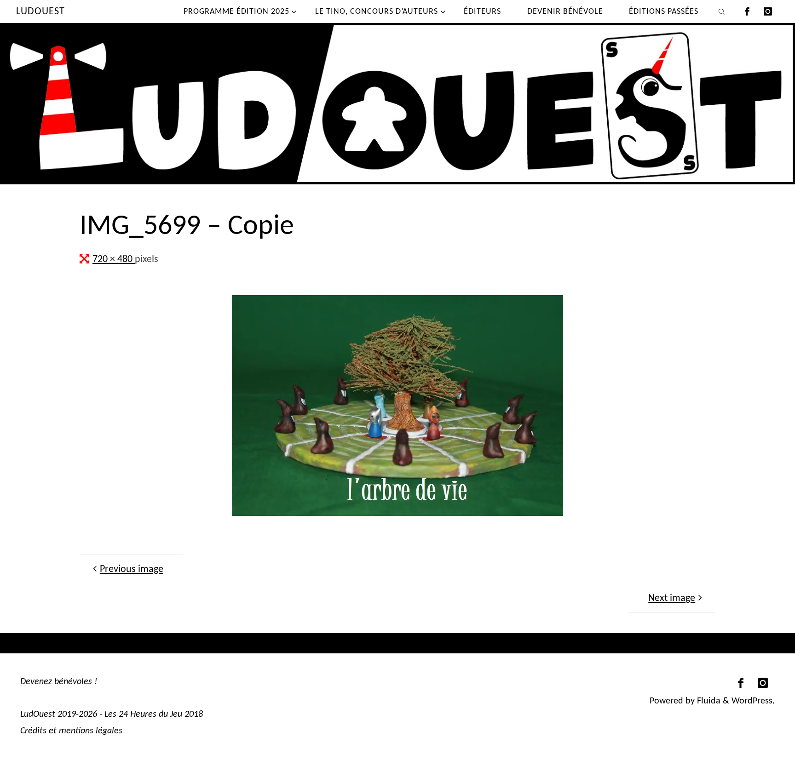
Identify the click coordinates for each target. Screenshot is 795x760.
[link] (722, 11)
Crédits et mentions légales (71, 731)
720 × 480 (113, 259)
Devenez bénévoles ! (59, 681)
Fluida (707, 701)
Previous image (131, 569)
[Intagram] (768, 11)
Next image (671, 598)
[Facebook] (747, 11)
